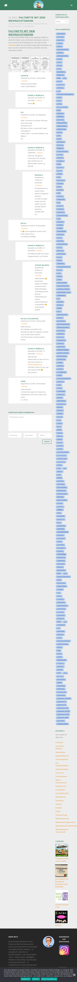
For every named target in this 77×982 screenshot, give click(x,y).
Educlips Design (61, 815)
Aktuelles (60, 52)
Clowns (59, 100)
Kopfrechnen (60, 346)
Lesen (59, 375)
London (59, 388)
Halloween (60, 263)
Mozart (59, 426)
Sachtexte (60, 529)
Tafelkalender (61, 602)
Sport (65, 573)
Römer (59, 522)
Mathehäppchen (61, 404)
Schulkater (59, 742)
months (59, 423)
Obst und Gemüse (61, 455)
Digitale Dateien (62, 126)
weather (59, 656)
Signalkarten (61, 560)
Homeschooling (61, 282)
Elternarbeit (60, 145)
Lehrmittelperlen (61, 776)
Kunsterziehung (61, 356)
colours (59, 103)
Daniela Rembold (14, 26)
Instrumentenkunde (63, 286)
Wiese (65, 672)
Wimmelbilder (61, 679)
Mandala (59, 397)
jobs (58, 298)
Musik (59, 429)
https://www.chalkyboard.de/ (65, 822)
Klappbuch (60, 317)
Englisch (60, 148)
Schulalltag (61, 554)
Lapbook (59, 362)
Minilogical (59, 416)
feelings (59, 186)
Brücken (59, 81)
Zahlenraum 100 (62, 708)
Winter (59, 682)
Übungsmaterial (62, 724)
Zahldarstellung (61, 695)
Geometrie (60, 241)
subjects (59, 595)
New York (59, 442)
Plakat (59, 478)
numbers (59, 449)
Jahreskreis (61, 295)
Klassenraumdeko (63, 327)
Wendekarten (60, 663)
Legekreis (60, 365)
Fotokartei (60, 209)
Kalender (60, 301)
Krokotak (59, 808)
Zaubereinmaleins (62, 769)
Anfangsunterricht (62, 55)
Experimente (60, 167)
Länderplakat (61, 391)
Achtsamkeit (60, 36)
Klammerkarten (62, 314)
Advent (59, 46)
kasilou (58, 811)
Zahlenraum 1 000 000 (63, 698)
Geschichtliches (62, 244)
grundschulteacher (62, 756)
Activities (59, 43)
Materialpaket (61, 400)
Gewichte (59, 247)
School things (60, 544)
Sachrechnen (61, 525)
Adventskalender (62, 49)
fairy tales (59, 170)
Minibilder (60, 410)
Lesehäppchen (61, 372)
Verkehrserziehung (62, 644)
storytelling (60, 589)
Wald (58, 650)
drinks (58, 135)
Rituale (59, 512)
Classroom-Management (65, 94)
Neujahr (59, 439)
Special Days (61, 570)
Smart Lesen (60, 563)
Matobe (59, 407)
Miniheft (59, 413)
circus (58, 91)
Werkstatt (59, 669)
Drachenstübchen (62, 759)
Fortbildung (60, 205)
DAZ (58, 110)
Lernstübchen (60, 790)
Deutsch (29, 24)
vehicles (59, 637)
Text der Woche (61, 608)
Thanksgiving (60, 612)
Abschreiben (61, 33)
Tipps (59, 621)
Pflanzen (59, 471)
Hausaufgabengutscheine (63, 266)
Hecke (59, 273)
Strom (58, 592)
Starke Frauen (61, 583)
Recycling (59, 503)
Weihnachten (61, 660)
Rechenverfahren (62, 493)
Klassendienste (61, 321)
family (58, 177)
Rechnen (60, 497)
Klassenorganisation (63, 324)
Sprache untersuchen (63, 576)
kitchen (59, 311)
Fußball (59, 228)
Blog (58, 78)
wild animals (60, 676)
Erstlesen (60, 157)
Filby (58, 193)
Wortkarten (60, 689)
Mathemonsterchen (62, 818)
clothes (59, 97)
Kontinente (60, 343)
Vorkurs (59, 647)
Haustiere (59, 269)
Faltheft (59, 173)
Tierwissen (60, 618)
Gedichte (59, 237)
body (65, 78)
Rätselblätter (60, 516)
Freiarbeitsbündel (62, 215)
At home (59, 62)
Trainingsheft (61, 625)
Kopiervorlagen (62, 349)
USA (58, 628)
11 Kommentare (28, 26)
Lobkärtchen (60, 381)
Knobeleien (60, 333)
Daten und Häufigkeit (62, 107)
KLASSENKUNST (62, 793)
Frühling (60, 225)
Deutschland (60, 119)
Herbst (59, 276)
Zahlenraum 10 (61, 701)
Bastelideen (61, 72)
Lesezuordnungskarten (63, 378)
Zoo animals (60, 720)
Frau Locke (60, 773)
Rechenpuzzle (61, 490)
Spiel (59, 573)
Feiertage (60, 189)
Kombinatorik (60, 336)
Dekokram (60, 113)
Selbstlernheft (61, 557)
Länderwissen (60, 394)
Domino (59, 132)
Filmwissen (60, 196)
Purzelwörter (60, 484)
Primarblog (59, 801)
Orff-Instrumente (61, 461)
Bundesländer (60, 84)
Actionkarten (60, 40)
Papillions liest (61, 786)
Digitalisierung (61, 129)
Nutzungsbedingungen (62, 452)
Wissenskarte (61, 685)
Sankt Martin (60, 535)
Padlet (58, 468)
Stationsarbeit (61, 586)
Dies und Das (61, 123)
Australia (59, 65)
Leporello (60, 369)
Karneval (60, 305)
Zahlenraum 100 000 (63, 711)
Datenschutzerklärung (49, 979)
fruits (58, 218)
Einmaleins (60, 142)
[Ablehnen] (74, 975)
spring (59, 579)
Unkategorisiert (38, 24)
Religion (60, 509)
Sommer (60, 567)
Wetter (59, 672)
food (58, 202)
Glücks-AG (60, 250)
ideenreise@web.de (35, 364)
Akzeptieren (26, 979)
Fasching (60, 183)
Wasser (59, 653)
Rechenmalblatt (61, 487)
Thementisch (60, 615)
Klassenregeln (60, 330)
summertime (60, 599)
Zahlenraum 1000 (63, 714)
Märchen (59, 436)
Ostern (59, 465)
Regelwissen (60, 506)
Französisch (60, 212)
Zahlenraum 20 (61, 704)
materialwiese (60, 752)
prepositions (60, 481)
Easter (59, 138)
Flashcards (60, 199)
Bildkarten (60, 75)
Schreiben (60, 551)
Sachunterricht (62, 532)
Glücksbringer (61, 253)
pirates (59, 474)
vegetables (60, 634)
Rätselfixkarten (60, 519)
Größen (59, 260)
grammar (59, 257)
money (59, 420)
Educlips (58, 925)
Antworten (24, 81)
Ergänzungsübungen (62, 151)
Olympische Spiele (61, 458)
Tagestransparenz (62, 605)
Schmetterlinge (61, 538)
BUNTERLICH (61, 797)
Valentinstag (60, 631)
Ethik (59, 164)
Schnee (59, 541)
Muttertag (59, 432)
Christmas (60, 87)
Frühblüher (60, 221)
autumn (59, 68)
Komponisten (61, 340)
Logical (59, 384)
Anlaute (59, 59)
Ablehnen (36, 979)
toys (65, 621)
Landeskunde (61, 359)
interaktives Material (63, 289)
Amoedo (59, 804)
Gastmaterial (61, 231)
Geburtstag (60, 234)
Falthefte (11, 45)
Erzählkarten (60, 161)
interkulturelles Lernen (63, 292)
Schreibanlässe (61, 547)
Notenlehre (60, 445)
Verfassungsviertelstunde (63, 640)
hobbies (59, 279)
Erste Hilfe (59, 154)
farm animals (60, 180)
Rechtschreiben (61, 500)
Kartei (59, 308)
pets (65, 468)
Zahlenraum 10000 (62, 717)
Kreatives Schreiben (62, 353)
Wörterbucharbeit (61, 692)
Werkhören (60, 666)
